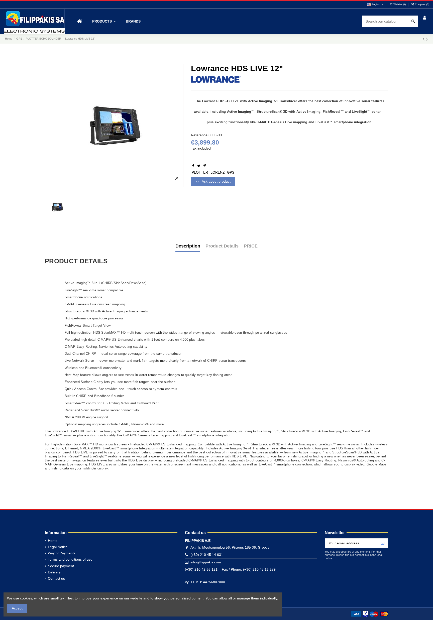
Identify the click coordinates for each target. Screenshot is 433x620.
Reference (199, 135)
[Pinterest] (204, 166)
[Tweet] (198, 166)
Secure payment (61, 566)
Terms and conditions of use (70, 559)
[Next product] (427, 39)
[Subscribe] (382, 543)
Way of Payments (61, 553)
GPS (230, 172)
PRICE (251, 246)
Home (52, 541)
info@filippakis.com (205, 562)
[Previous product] (424, 39)
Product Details (222, 246)
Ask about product (216, 181)
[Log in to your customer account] (424, 18)
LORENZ (217, 172)
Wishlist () (399, 4)
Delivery (54, 572)
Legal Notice (58, 547)
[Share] (193, 166)
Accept (17, 608)
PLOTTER (200, 172)
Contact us (56, 578)
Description (187, 246)
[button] (104, 21)
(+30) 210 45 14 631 (206, 555)
